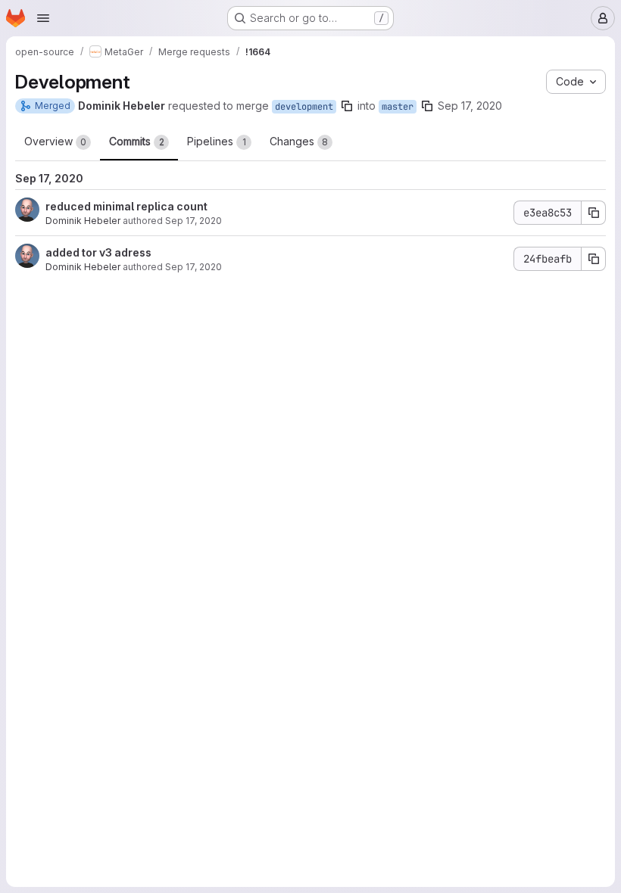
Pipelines (216, 141)
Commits (136, 141)
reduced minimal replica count (126, 206)
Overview (55, 141)
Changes (299, 141)
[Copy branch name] (347, 106)
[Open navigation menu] (43, 18)
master (397, 107)
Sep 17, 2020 (470, 105)
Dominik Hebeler (82, 220)
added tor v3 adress (98, 252)
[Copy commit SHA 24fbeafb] (594, 259)
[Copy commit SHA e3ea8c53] (594, 213)
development (304, 107)
